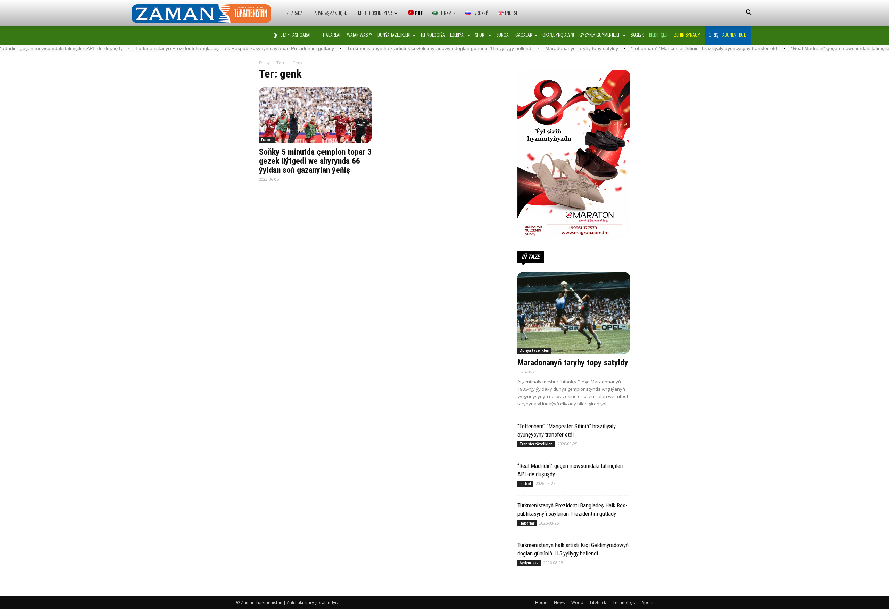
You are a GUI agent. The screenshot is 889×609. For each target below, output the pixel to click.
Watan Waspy (359, 34)
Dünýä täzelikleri (393, 34)
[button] (748, 13)
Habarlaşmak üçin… (330, 12)
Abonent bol (734, 34)
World (577, 603)
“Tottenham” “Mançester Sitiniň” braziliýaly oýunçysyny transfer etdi (668, 48)
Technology (624, 603)
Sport (480, 34)
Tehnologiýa (433, 34)
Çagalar (523, 34)
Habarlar (332, 34)
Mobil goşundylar (375, 12)
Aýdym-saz (529, 562)
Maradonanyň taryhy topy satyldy (545, 48)
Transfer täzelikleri (536, 443)
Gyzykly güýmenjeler (600, 34)
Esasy (264, 63)
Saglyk (637, 34)
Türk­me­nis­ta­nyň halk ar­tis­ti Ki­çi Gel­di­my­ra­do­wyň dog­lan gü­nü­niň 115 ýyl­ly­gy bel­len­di (404, 48)
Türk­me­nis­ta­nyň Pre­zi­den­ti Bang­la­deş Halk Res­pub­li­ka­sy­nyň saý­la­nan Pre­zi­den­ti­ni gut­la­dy (199, 48)
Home (541, 603)
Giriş (713, 34)
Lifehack (598, 603)
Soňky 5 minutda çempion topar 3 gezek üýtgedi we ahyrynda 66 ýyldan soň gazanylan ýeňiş (315, 161)
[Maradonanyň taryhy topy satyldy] (573, 313)
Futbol (267, 139)
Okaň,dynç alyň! (558, 34)
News (559, 603)
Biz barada (292, 12)
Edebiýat (457, 34)
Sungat (503, 34)
